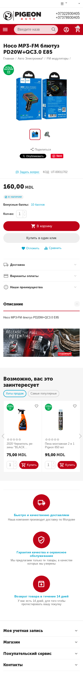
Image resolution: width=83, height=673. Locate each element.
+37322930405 (68, 13)
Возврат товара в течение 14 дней (41, 596)
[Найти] (53, 29)
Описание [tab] (13, 304)
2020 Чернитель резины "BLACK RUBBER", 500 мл (20, 445)
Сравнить (55, 248)
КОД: (46, 172)
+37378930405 (68, 17)
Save (59, 155)
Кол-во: (8, 214)
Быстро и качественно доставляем (41, 515)
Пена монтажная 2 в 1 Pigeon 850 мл (59, 445)
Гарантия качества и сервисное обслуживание (41, 554)
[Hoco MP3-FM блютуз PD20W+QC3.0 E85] (41, 96)
